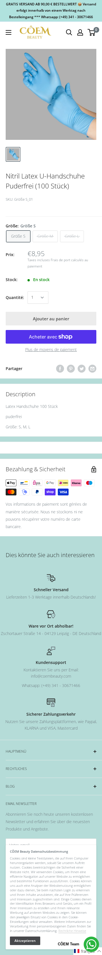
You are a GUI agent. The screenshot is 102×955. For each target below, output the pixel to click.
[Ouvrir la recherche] (69, 32)
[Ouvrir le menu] (8, 32)
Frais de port (60, 260)
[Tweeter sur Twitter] (82, 369)
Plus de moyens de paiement (51, 349)
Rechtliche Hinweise (72, 931)
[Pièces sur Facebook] (60, 369)
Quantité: (15, 297)
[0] (91, 32)
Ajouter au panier (51, 318)
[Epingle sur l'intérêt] (71, 369)
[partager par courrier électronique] (92, 369)
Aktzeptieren (25, 940)
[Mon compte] (80, 32)
